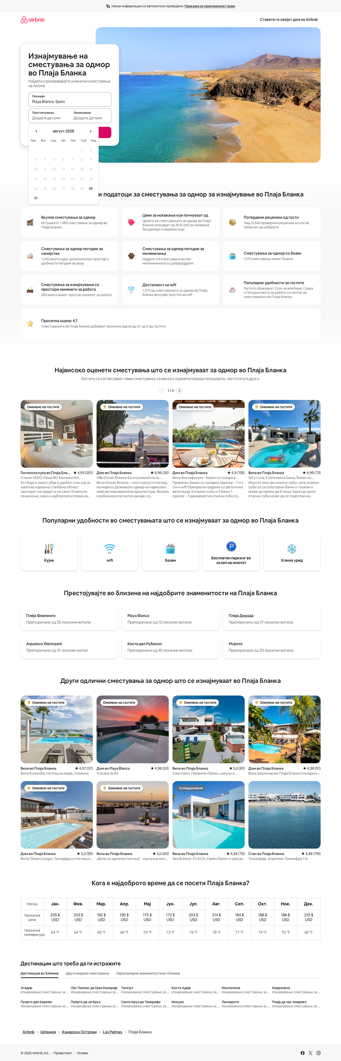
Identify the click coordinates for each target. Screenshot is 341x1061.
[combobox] (70, 101)
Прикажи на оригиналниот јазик (209, 6)
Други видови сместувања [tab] (87, 973)
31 (35, 198)
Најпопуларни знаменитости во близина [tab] (148, 973)
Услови (82, 1053)
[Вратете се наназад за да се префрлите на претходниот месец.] (36, 131)
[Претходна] (162, 390)
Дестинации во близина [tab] (40, 973)
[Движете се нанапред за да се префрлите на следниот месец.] (90, 131)
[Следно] (179, 390)
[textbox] (49, 118)
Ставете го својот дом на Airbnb (289, 19)
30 (91, 188)
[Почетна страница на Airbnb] (33, 19)
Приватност (63, 1053)
